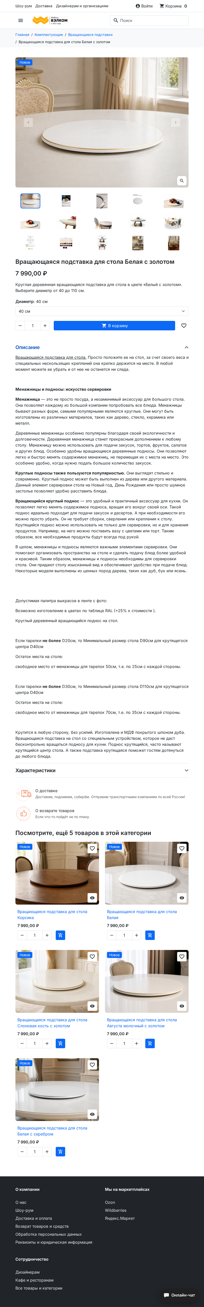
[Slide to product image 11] (30, 242)
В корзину (115, 325)
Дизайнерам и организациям (82, 6)
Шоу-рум (23, 6)
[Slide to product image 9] (138, 221)
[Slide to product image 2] (66, 200)
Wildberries (115, 1210)
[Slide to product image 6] (30, 221)
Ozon (110, 1202)
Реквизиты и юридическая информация (53, 1242)
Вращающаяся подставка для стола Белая (142, 914)
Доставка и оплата (33, 1218)
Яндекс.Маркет (120, 1218)
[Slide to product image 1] (30, 200)
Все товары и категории (38, 1288)
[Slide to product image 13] (102, 242)
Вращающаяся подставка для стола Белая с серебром (52, 1130)
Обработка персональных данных (48, 1234)
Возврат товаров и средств (42, 1226)
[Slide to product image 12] (66, 242)
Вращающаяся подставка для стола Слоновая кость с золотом (52, 1022)
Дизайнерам (27, 1272)
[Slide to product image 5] (174, 200)
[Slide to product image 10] (174, 221)
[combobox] (149, 20)
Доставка (43, 6)
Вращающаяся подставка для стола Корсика (52, 914)
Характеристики (35, 770)
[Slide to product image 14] (138, 242)
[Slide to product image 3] (102, 200)
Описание (27, 347)
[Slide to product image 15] (174, 242)
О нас (20, 1202)
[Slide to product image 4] (138, 200)
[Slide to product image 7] (66, 221)
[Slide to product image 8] (102, 221)
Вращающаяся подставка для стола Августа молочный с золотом (142, 1022)
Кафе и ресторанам (34, 1280)
